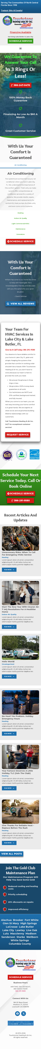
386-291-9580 (20, 991)
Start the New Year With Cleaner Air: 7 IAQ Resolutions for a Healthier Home (20, 609)
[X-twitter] (23, 1013)
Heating (5, 557)
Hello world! (8, 661)
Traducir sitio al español (11, 10)
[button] (20, 48)
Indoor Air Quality (9, 614)
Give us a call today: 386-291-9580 (20, 350)
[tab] (20, 165)
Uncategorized (8, 664)
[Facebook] (17, 1013)
